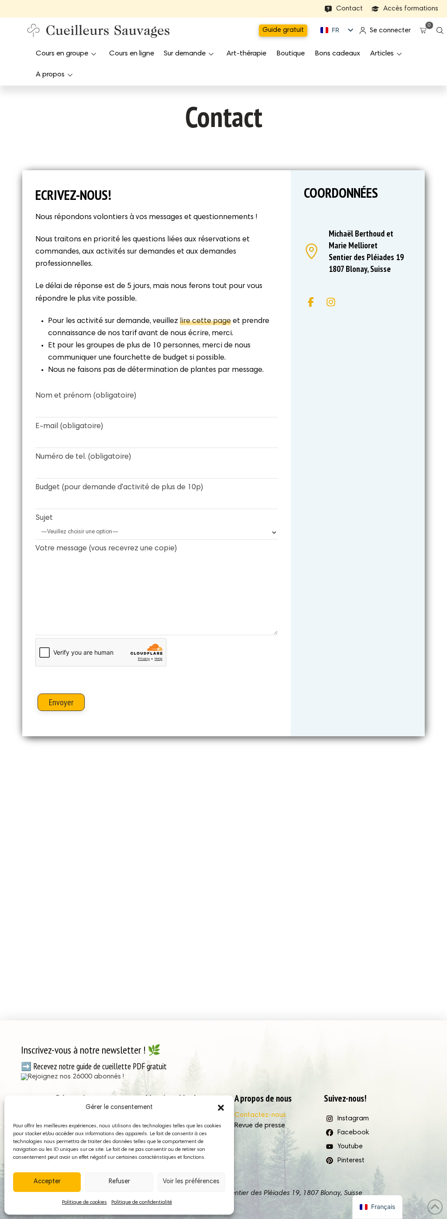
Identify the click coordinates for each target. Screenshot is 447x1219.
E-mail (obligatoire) (69, 426)
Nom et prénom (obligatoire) (85, 396)
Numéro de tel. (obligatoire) (83, 457)
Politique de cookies (84, 1202)
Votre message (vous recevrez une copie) (106, 549)
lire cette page (205, 321)
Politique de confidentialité (141, 1202)
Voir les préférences (191, 1181)
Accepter (47, 1181)
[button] (221, 1107)
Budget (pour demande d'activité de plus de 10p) (119, 487)
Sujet (44, 518)
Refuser (119, 1181)
